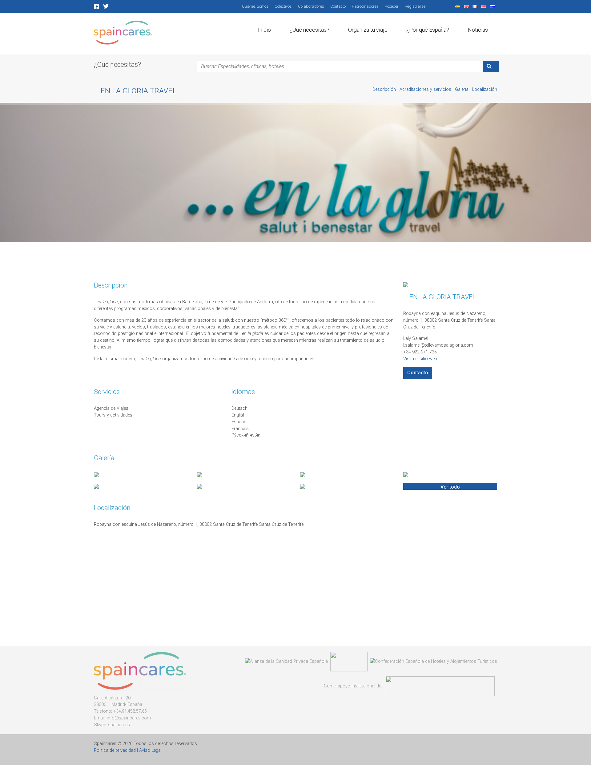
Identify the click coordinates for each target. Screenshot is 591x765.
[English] (467, 6)
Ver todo (450, 487)
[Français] (475, 6)
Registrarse (415, 6)
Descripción (384, 89)
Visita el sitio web (420, 358)
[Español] (458, 6)
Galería (462, 89)
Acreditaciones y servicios (426, 89)
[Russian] (493, 6)
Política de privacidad (115, 750)
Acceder (392, 6)
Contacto (417, 373)
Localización (484, 89)
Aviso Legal (150, 750)
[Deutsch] (484, 6)
